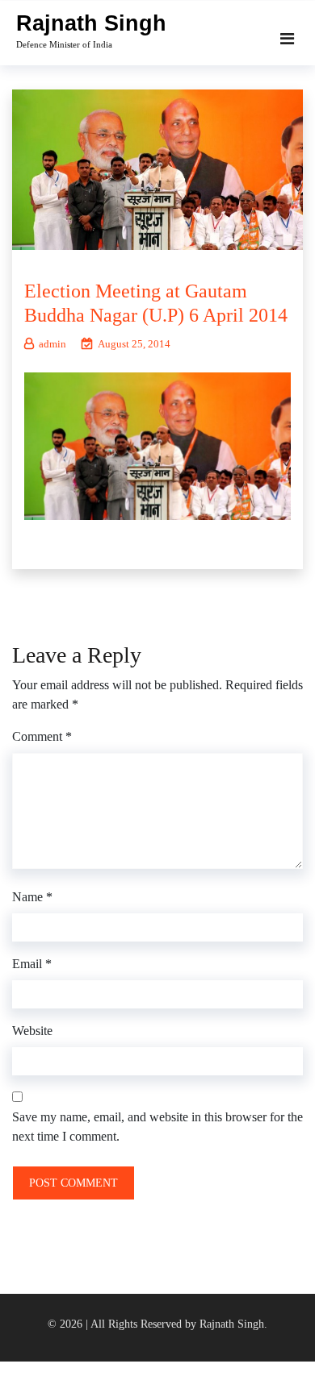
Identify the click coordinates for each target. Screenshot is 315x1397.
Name (32, 897)
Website (32, 1030)
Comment (42, 736)
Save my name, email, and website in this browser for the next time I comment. (157, 1126)
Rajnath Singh (91, 23)
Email (32, 964)
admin (52, 344)
